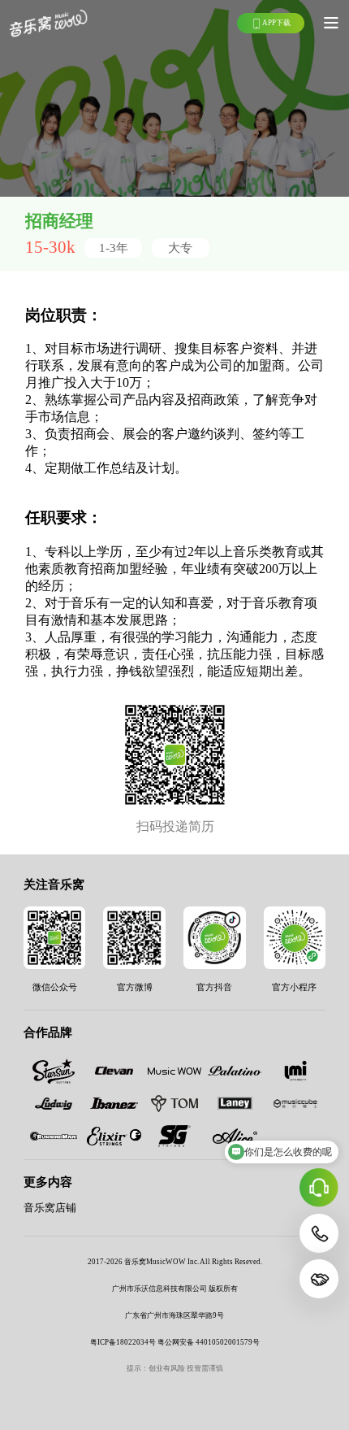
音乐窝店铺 (50, 1208)
